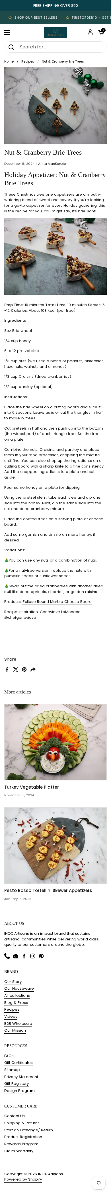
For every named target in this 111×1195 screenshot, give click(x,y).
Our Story (13, 981)
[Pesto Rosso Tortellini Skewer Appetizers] (55, 845)
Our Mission (15, 1030)
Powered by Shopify (23, 1179)
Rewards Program (21, 1144)
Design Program (19, 1090)
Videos (10, 1016)
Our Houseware (19, 988)
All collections (17, 995)
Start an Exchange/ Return (28, 1130)
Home (9, 61)
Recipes (27, 61)
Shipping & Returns (22, 1123)
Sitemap (12, 1069)
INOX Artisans (50, 1174)
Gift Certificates (18, 1062)
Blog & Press (16, 1002)
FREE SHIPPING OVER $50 (55, 5)
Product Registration (23, 1136)
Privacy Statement (21, 1076)
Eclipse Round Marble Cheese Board (57, 601)
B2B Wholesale (18, 1023)
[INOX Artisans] (55, 32)
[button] (101, 32)
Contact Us (14, 1116)
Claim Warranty (18, 1151)
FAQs (9, 1056)
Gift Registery (16, 1083)
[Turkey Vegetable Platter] (55, 742)
